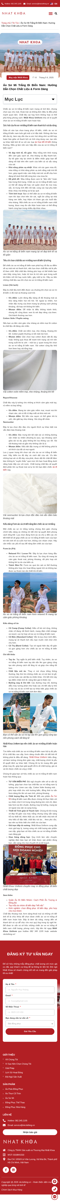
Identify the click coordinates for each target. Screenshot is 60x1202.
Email (8, 995)
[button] (55, 13)
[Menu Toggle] (51, 13)
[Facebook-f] (6, 1170)
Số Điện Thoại (13, 1007)
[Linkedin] (13, 1170)
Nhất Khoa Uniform (38, 757)
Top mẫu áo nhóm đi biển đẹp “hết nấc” (26, 905)
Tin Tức (15, 23)
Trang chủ (5, 23)
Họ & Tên (10, 984)
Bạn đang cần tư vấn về (17, 1018)
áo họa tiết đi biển (43, 142)
